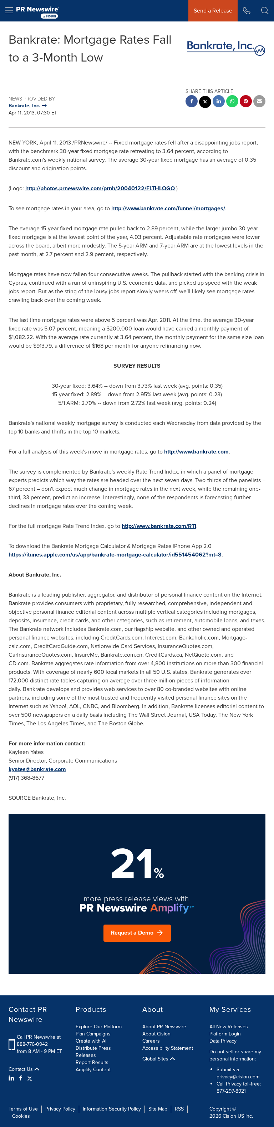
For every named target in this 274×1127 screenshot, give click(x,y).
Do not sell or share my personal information (235, 1055)
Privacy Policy (60, 1109)
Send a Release (213, 10)
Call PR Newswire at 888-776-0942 (39, 1040)
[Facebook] (20, 1078)
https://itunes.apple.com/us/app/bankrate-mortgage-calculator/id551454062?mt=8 (115, 554)
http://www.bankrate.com (196, 451)
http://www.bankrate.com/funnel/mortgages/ (168, 208)
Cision (229, 1116)
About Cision (156, 1034)
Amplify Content (93, 1069)
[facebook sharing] (192, 102)
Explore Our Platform (99, 1026)
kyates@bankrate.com (37, 769)
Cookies (21, 1116)
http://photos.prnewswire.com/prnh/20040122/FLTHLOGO (100, 188)
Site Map (157, 1109)
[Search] (265, 10)
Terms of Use (23, 1109)
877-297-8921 (231, 1091)
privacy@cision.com (238, 1077)
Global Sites (156, 1059)
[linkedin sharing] (219, 102)
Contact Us (21, 1069)
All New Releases (228, 1026)
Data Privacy (223, 1041)
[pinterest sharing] (246, 102)
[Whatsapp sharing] (232, 102)
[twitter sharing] (205, 103)
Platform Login (225, 1034)
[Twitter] (29, 1078)
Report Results (92, 1062)
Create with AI (91, 1041)
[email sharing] (259, 102)
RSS (179, 1109)
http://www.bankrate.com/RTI (159, 526)
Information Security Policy (112, 1109)
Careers (151, 1041)
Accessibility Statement (167, 1048)
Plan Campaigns (93, 1034)
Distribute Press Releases (93, 1051)
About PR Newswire (164, 1026)
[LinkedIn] (12, 1078)
